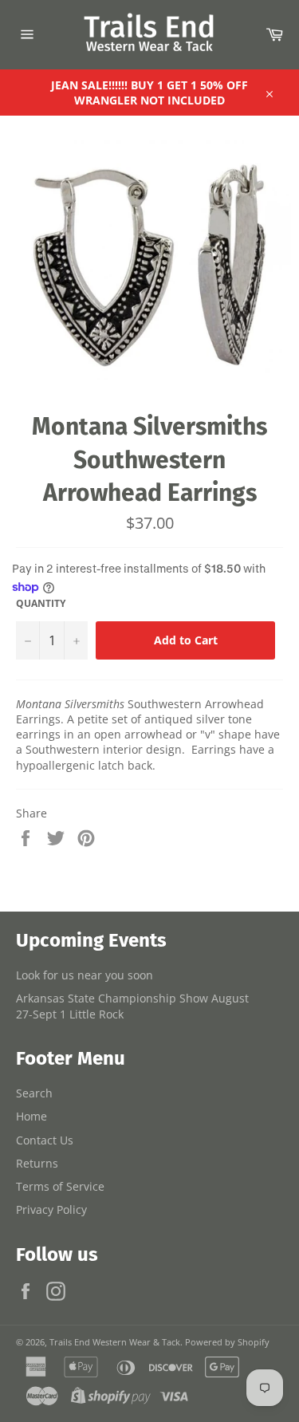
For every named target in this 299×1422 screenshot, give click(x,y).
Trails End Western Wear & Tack (114, 1342)
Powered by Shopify (227, 1342)
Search (34, 1093)
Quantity (40, 603)
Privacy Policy (51, 1209)
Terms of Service (60, 1186)
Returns (37, 1163)
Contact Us (44, 1140)
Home (31, 1116)
